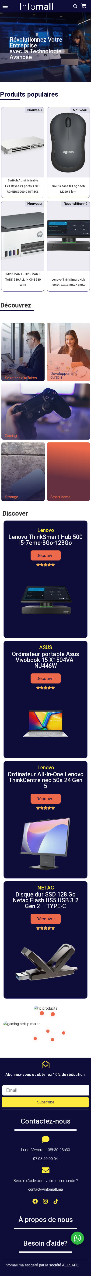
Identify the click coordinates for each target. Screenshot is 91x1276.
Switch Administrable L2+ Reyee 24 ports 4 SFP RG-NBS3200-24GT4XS (22, 186)
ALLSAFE (70, 1265)
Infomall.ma (14, 1265)
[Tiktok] (56, 1201)
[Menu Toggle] (5, 6)
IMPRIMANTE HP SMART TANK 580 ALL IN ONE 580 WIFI (23, 279)
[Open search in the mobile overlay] (75, 6)
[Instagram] (45, 1201)
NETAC (45, 888)
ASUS (45, 647)
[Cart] (83, 5)
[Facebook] (35, 1201)
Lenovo (45, 530)
